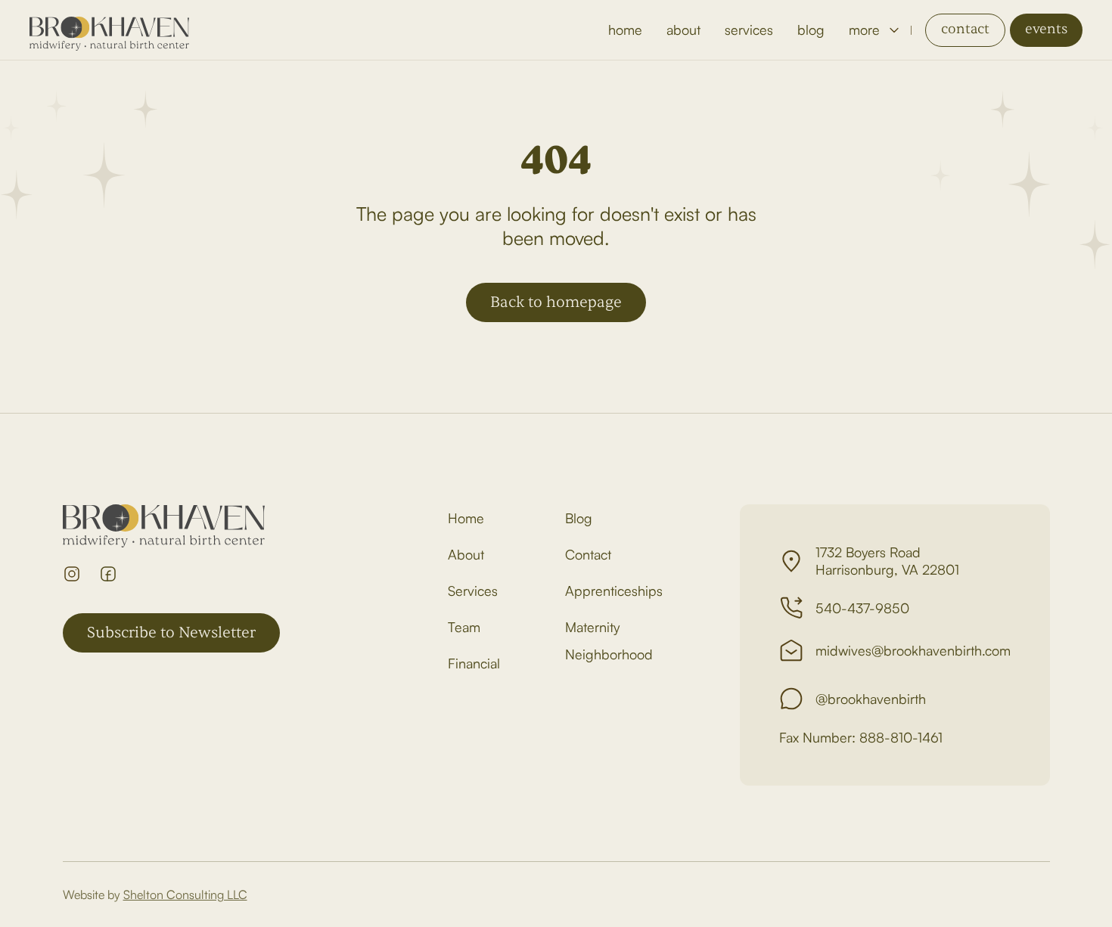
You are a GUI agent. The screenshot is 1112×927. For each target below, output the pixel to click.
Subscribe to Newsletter (171, 632)
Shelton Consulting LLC (185, 894)
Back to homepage (556, 302)
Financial (474, 663)
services (749, 29)
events (1046, 29)
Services (473, 590)
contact (965, 29)
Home (466, 518)
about (683, 29)
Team (464, 627)
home (625, 29)
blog (811, 29)
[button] (874, 30)
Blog (578, 518)
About (466, 554)
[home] (109, 30)
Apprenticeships (614, 590)
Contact (588, 554)
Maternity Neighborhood (609, 640)
